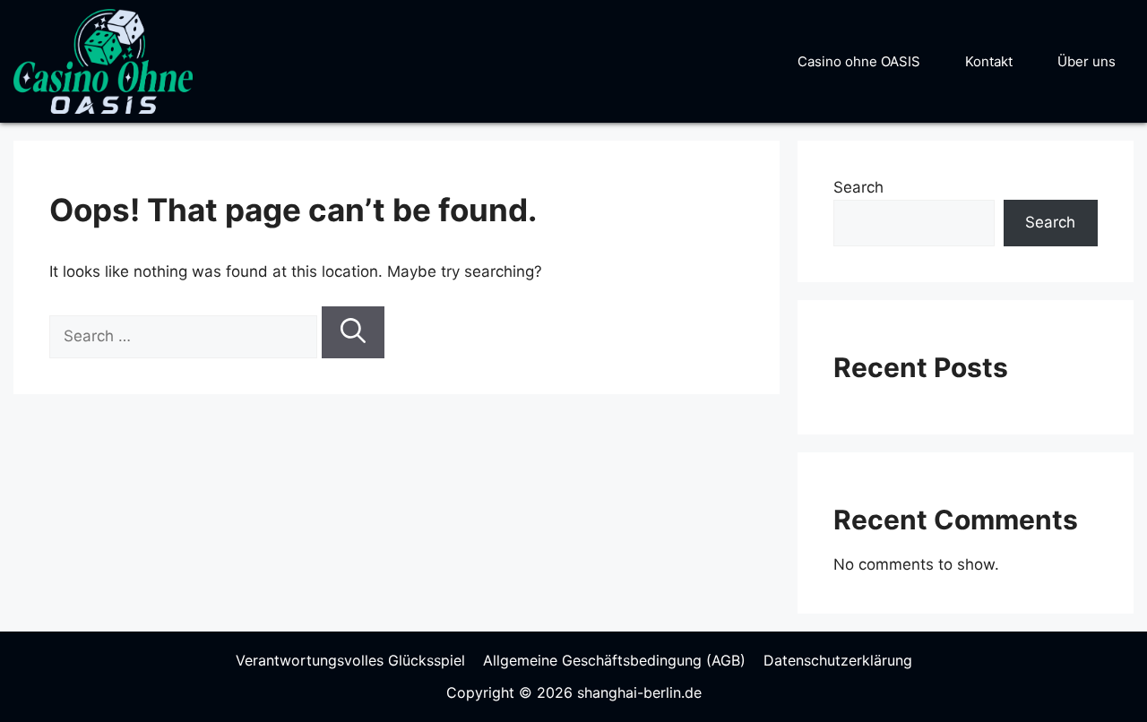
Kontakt (989, 61)
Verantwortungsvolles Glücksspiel (350, 660)
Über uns (1086, 61)
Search (858, 187)
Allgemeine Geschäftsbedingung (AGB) (614, 660)
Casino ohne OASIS (859, 61)
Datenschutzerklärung (837, 660)
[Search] (353, 332)
